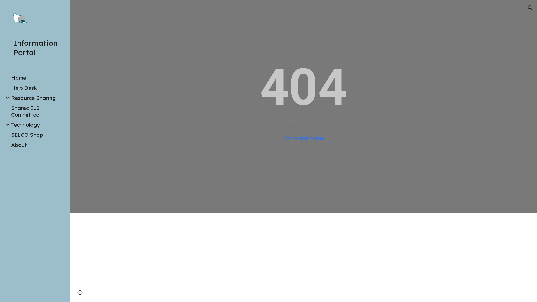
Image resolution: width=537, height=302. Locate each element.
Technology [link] (25, 124)
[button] (530, 8)
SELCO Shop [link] (27, 134)
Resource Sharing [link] (33, 98)
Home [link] (18, 77)
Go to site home (303, 138)
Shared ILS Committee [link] (25, 111)
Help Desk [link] (24, 87)
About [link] (19, 144)
